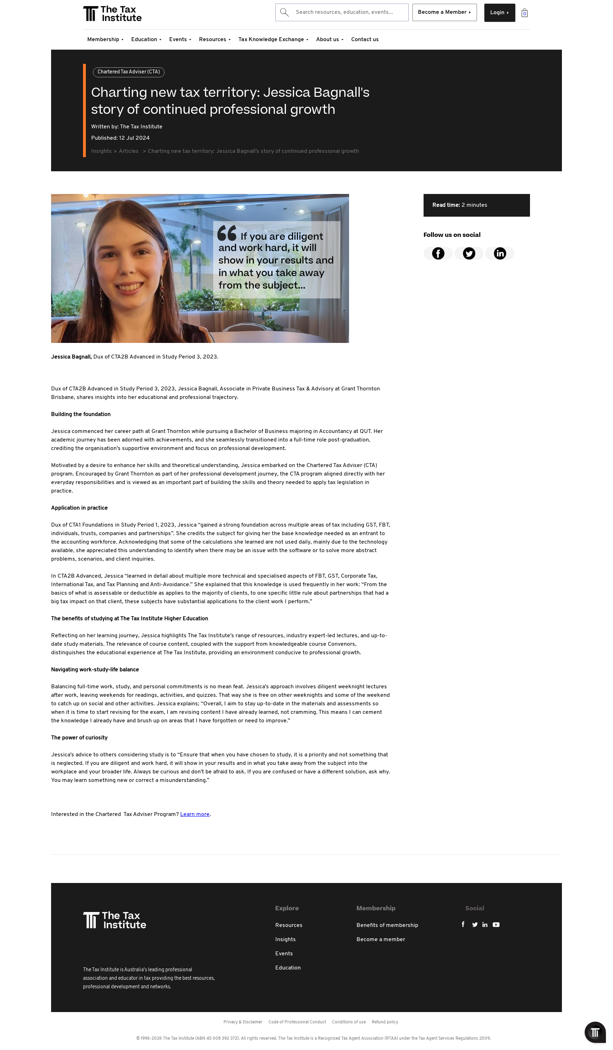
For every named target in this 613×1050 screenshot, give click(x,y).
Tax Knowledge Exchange (271, 40)
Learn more (195, 814)
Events (178, 40)
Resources (212, 40)
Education (144, 40)
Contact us (365, 40)
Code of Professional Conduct (297, 1022)
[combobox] (342, 12)
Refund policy (385, 1022)
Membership (103, 40)
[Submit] (284, 12)
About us (327, 40)
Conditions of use (349, 1022)
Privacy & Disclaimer (243, 1022)
